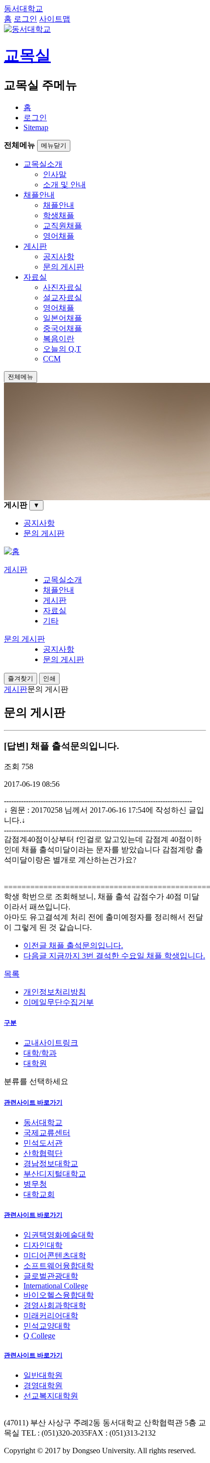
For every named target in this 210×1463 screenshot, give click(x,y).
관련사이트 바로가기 (33, 1102)
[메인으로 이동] (12, 551)
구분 (10, 1022)
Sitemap (35, 127)
